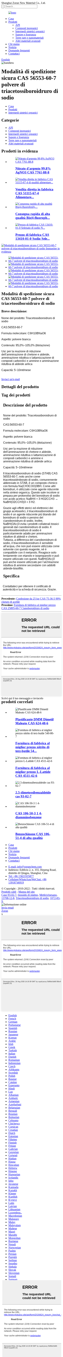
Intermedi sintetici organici (30, 31)
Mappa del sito (26, 891)
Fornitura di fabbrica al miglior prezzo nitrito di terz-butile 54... (32, 747)
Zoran (4, 910)
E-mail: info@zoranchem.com (25, 866)
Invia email (7, 907)
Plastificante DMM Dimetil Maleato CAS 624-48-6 (34, 721)
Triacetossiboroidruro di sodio (32, 898)
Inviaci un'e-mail (10, 379)
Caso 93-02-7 (8, 894)
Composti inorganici (26, 28)
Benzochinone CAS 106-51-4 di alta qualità (32, 836)
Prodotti (12, 21)
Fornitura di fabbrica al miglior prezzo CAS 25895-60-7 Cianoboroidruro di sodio (28, 607)
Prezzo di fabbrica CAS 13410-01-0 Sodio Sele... (32, 236)
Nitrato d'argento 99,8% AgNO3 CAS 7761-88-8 (33, 170)
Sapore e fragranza (25, 34)
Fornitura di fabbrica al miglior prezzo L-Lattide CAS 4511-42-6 (32, 772)
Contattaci (14, 53)
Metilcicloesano (48, 894)
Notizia (12, 47)
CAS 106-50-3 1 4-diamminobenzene (28, 815)
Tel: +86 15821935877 (21, 876)
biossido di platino (28, 894)
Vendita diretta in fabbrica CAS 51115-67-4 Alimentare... (34, 193)
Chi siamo (14, 44)
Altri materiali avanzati (27, 40)
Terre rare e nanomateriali (29, 37)
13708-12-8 (7, 898)
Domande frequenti (19, 50)
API (17, 25)
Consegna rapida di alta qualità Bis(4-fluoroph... (32, 216)
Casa (11, 18)
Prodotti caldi (8, 891)
